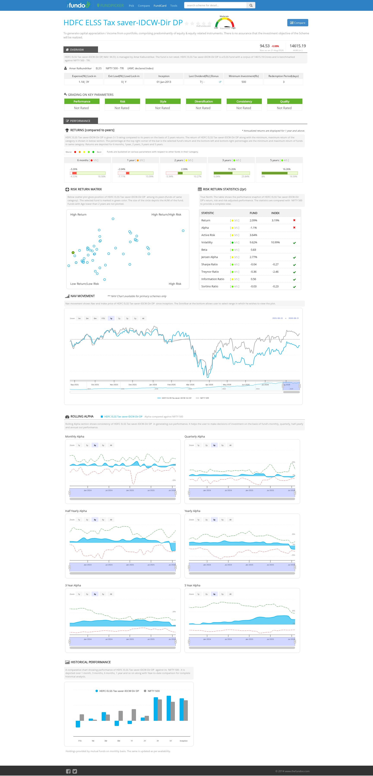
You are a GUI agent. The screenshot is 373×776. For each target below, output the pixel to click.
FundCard (160, 6)
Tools (173, 6)
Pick (131, 6)
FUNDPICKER (111, 5)
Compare (144, 6)
